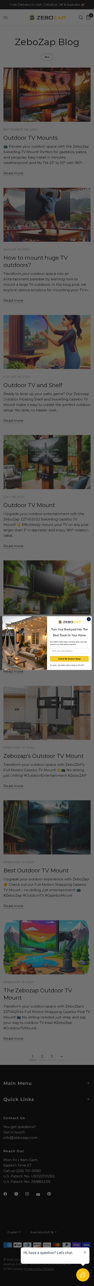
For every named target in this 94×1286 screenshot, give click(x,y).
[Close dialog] (89, 619)
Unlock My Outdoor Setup (69, 659)
